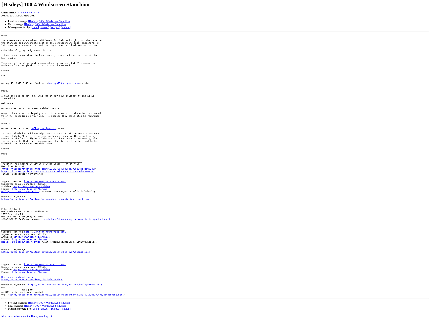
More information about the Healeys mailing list (26, 316)
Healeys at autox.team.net (18, 277)
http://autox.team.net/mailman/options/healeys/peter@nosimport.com (45, 199)
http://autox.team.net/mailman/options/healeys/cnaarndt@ (65, 284)
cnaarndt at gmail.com (28, 12)
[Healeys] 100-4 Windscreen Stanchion (49, 21)
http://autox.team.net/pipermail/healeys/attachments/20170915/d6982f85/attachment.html (66, 294)
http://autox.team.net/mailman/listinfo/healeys (32, 279)
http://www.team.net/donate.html (45, 181)
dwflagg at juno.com (43, 128)
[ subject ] (55, 27)
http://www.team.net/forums (29, 189)
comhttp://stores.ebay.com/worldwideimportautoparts (78, 219)
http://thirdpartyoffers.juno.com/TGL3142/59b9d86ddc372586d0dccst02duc (49, 169)
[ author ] (66, 27)
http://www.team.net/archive (31, 186)
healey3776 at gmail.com (63, 83)
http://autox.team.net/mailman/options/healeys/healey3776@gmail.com (45, 252)
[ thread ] (44, 27)
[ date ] (35, 27)
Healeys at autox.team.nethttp (20, 191)
